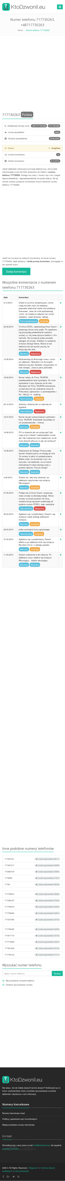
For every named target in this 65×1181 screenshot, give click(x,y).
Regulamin (33, 1167)
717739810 (32, 894)
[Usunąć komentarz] (60, 302)
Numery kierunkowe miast (13, 1113)
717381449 (32, 948)
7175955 (32, 877)
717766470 (32, 906)
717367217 (32, 865)
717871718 (32, 935)
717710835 (32, 941)
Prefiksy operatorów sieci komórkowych (19, 1118)
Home (20, 30)
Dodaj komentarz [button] (16, 271)
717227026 (32, 919)
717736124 (32, 954)
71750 (32, 884)
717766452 (32, 929)
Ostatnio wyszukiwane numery (19, 984)
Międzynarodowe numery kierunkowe (18, 1124)
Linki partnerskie (21, 1171)
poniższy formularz (10, 1148)
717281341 (32, 858)
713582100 (32, 871)
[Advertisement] (32, 75)
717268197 (32, 900)
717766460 (32, 913)
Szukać (57, 973)
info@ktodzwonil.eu (41, 1145)
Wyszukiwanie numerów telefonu (20, 980)
